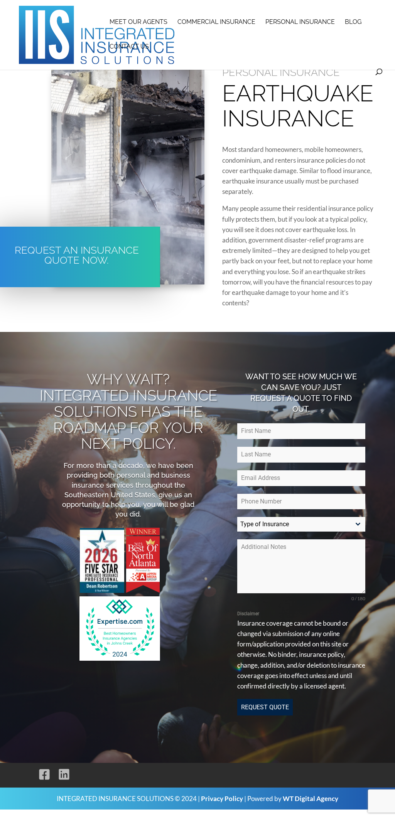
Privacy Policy (222, 798)
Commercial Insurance (216, 22)
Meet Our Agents (138, 22)
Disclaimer (248, 613)
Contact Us (129, 47)
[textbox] (294, 524)
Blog (353, 22)
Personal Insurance (300, 22)
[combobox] (301, 524)
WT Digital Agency (310, 798)
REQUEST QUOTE (265, 707)
